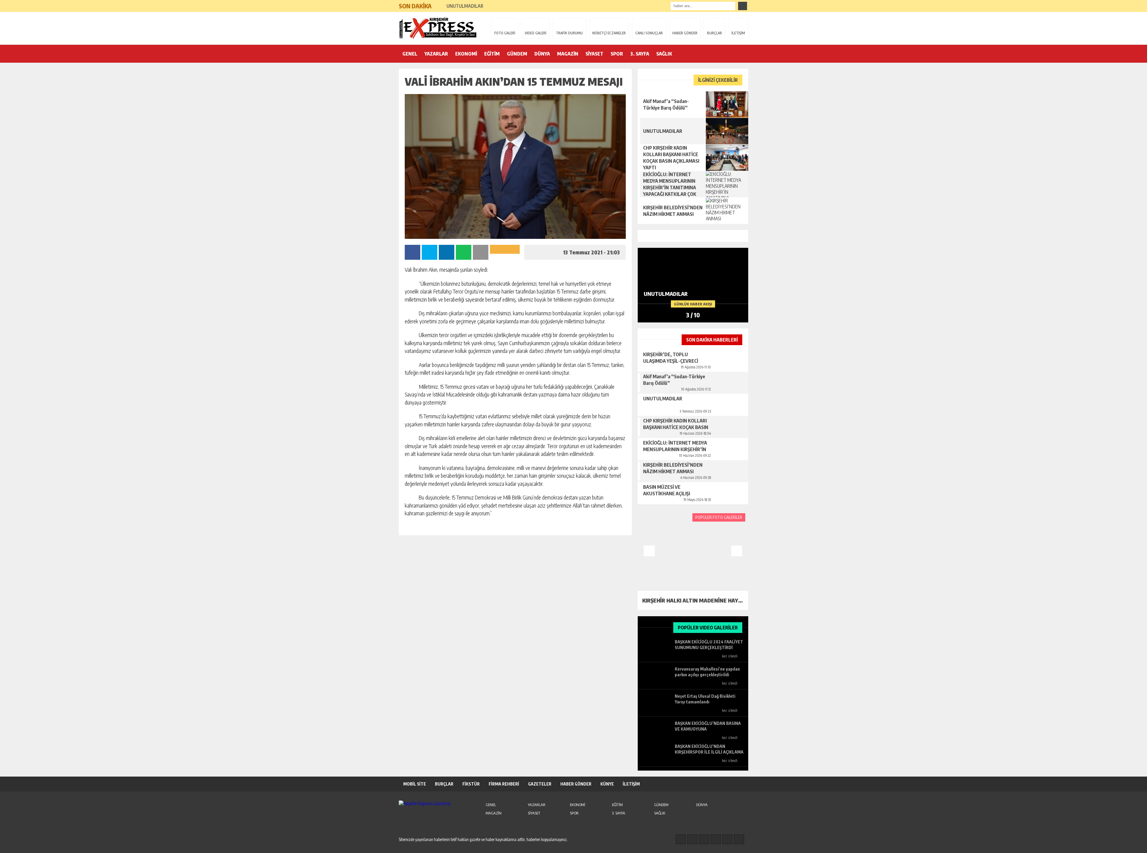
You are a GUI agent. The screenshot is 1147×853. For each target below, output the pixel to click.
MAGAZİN (567, 54)
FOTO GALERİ (504, 33)
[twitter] (704, 839)
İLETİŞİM (738, 33)
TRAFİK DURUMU (569, 33)
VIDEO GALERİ (535, 33)
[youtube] (739, 839)
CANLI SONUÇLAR (649, 33)
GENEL (409, 54)
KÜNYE (607, 783)
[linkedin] (727, 839)
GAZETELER (539, 783)
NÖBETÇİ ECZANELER (609, 33)
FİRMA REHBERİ (504, 783)
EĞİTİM (492, 54)
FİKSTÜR (471, 783)
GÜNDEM (517, 54)
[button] (439, 3)
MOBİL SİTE (414, 783)
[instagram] (692, 839)
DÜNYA (542, 54)
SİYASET (594, 54)
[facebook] (681, 839)
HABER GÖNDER (684, 33)
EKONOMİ (466, 54)
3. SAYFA (639, 54)
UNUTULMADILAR (465, 6)
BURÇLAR (714, 33)
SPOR (617, 54)
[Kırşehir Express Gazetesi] (437, 27)
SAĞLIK (664, 54)
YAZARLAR (436, 54)
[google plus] (716, 839)
